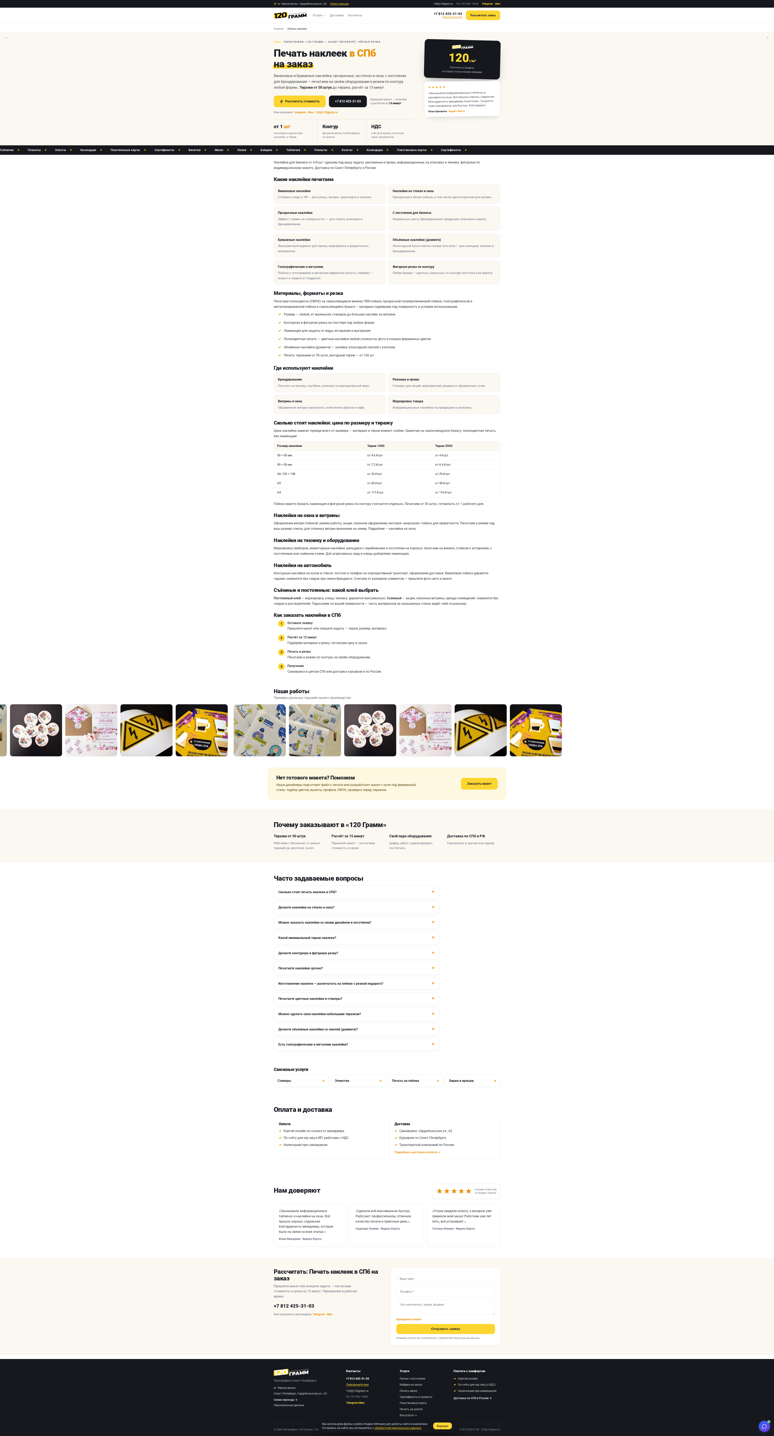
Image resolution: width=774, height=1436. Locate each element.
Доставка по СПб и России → (473, 1398)
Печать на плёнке (415, 1081)
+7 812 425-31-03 (448, 14)
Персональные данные (289, 1405)
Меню (174, 150)
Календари (43, 150)
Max (497, 3)
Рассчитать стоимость (302, 101)
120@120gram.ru (443, 3)
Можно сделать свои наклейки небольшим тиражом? (319, 1014)
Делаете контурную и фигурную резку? (308, 953)
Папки (196, 150)
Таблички (248, 150)
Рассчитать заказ (483, 15)
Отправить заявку (445, 1329)
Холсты (15, 150)
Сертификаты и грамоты (416, 1397)
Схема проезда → (286, 1399)
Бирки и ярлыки (472, 1081)
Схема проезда (339, 3)
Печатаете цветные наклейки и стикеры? (310, 999)
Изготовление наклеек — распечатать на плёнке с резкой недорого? (330, 983)
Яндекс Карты (456, 111)
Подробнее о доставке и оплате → (417, 1152)
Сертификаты (119, 150)
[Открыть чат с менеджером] (764, 1426)
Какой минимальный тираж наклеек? (307, 938)
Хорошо (442, 1426)
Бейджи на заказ (411, 1384)
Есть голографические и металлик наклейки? (313, 1044)
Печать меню (408, 1390)
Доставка (337, 15)
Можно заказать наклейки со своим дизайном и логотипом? (324, 922)
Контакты (355, 15)
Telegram (487, 3)
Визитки (149, 150)
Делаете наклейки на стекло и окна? (306, 907)
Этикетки (358, 1081)
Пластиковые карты (80, 150)
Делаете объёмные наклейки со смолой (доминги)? (318, 1029)
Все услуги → (408, 1415)
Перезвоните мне (452, 17)
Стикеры (301, 1081)
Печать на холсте (411, 1409)
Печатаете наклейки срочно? (300, 968)
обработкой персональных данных (459, 1338)
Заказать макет (479, 784)
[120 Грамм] (290, 15)
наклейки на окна (402, 529)
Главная (279, 28)
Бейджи (221, 150)
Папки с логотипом (412, 1378)
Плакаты (275, 150)
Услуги (317, 15)
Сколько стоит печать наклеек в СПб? (307, 892)
